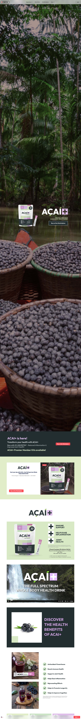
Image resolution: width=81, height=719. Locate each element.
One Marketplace (45, 2)
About (52, 2)
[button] (2, 717)
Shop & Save (28, 2)
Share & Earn (37, 2)
